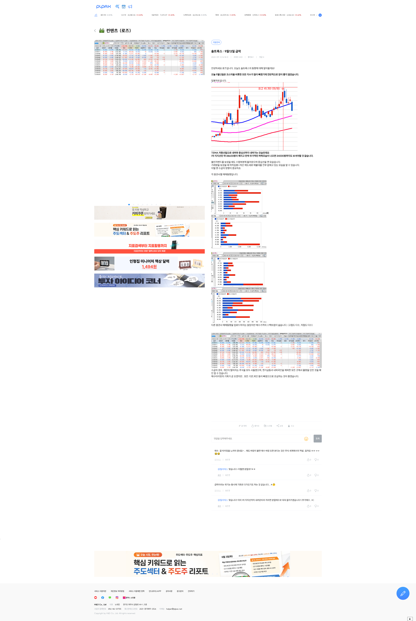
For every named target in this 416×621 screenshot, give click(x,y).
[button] (129, 204)
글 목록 (244, 426)
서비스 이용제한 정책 (136, 591)
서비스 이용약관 (100, 591)
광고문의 (180, 591)
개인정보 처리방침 (117, 591)
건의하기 (191, 591)
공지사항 (169, 591)
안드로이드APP (155, 591)
